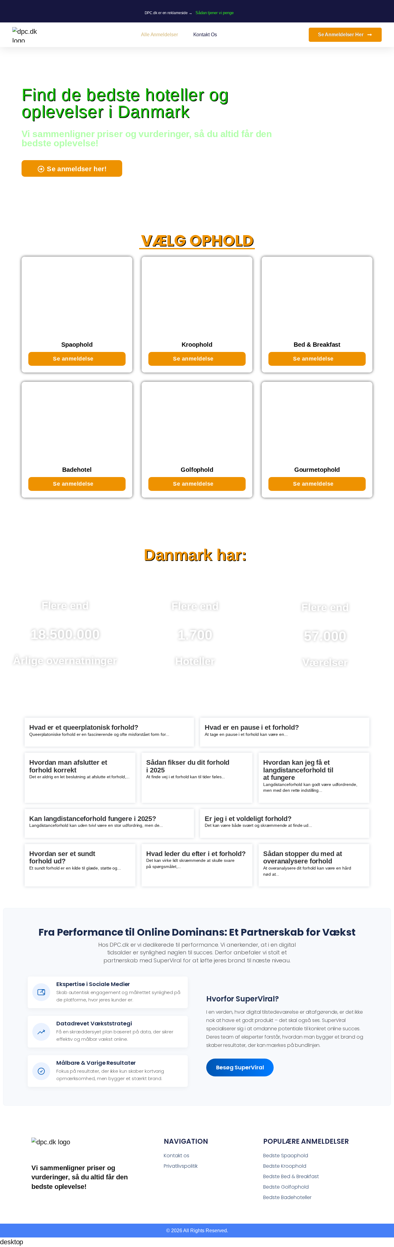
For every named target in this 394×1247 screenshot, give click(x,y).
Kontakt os (205, 34)
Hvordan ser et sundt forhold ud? (62, 857)
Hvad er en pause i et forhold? (252, 727)
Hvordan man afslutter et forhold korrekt (68, 766)
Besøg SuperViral (240, 1067)
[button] (72, 168)
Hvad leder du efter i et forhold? (196, 854)
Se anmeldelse (73, 359)
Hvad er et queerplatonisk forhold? (83, 727)
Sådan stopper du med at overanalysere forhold (302, 857)
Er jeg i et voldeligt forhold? (248, 819)
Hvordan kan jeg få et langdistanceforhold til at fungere (298, 770)
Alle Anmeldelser (159, 34)
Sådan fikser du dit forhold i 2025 (187, 766)
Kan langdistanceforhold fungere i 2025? (92, 819)
